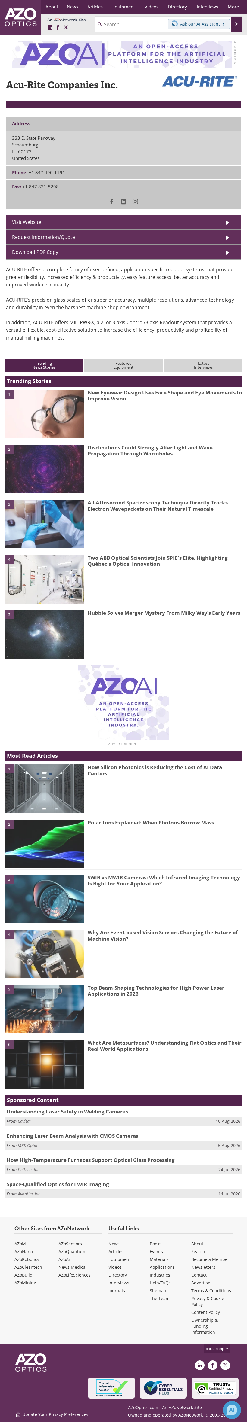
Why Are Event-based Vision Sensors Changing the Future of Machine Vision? (163, 935)
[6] (44, 1063)
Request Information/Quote (43, 237)
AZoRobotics (26, 1259)
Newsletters (203, 1267)
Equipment (119, 1259)
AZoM (20, 1244)
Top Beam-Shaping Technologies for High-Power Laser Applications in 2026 (156, 990)
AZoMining (25, 1283)
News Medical (72, 1267)
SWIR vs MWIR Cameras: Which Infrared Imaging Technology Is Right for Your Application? (164, 880)
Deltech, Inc (28, 1169)
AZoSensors (70, 1244)
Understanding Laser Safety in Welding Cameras (67, 1111)
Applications (162, 1267)
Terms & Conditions (211, 1290)
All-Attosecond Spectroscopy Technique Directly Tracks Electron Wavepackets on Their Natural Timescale (158, 505)
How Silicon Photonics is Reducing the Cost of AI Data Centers (155, 770)
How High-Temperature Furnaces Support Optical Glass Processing (91, 1159)
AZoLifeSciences (74, 1275)
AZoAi (64, 1259)
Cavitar (24, 1121)
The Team (160, 1298)
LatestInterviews (203, 365)
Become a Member (210, 1259)
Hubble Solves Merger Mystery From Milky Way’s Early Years (164, 612)
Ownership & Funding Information (204, 1326)
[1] (44, 413)
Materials (159, 1259)
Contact (199, 1275)
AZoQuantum (71, 1251)
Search (198, 1251)
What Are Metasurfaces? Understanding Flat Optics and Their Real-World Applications (165, 1045)
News (114, 1244)
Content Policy (205, 1312)
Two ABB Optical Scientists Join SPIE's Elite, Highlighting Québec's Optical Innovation (158, 560)
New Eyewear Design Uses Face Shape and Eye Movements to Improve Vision (165, 395)
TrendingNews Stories (43, 365)
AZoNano (23, 1251)
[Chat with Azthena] (232, 1410)
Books (155, 1244)
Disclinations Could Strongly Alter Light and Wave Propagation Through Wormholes (150, 450)
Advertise (200, 1283)
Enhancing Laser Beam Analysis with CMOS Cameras (72, 1135)
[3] (44, 523)
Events (156, 1251)
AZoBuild (23, 1275)
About (197, 1244)
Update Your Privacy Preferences (54, 1414)
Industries (160, 1275)
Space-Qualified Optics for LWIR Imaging (58, 1184)
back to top (215, 1348)
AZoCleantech (28, 1267)
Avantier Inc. (29, 1194)
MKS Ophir (28, 1145)
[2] (44, 468)
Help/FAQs (160, 1283)
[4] (44, 578)
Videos (115, 1267)
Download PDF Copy (35, 252)
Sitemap (158, 1290)
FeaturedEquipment (123, 365)
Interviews (118, 1283)
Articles (116, 1251)
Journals (116, 1290)
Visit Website (26, 222)
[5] (44, 633)
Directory (117, 1275)
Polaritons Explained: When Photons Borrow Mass (151, 822)
